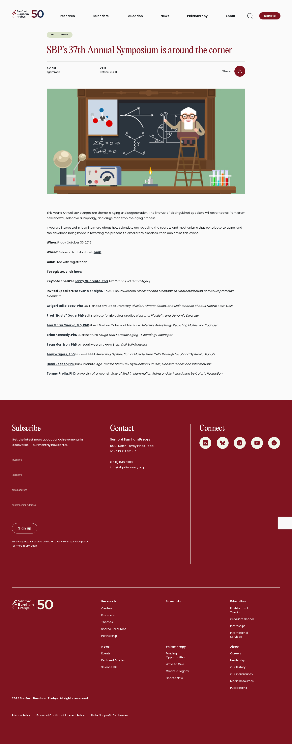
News (165, 16)
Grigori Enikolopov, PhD (65, 306)
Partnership (109, 636)
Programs (108, 615)
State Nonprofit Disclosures (109, 715)
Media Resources (242, 681)
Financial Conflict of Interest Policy (61, 715)
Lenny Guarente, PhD (91, 281)
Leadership (237, 660)
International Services (239, 635)
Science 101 (109, 667)
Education (135, 16)
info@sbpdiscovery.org (127, 467)
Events (105, 653)
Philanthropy (197, 16)
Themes (107, 622)
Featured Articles (113, 660)
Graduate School (242, 619)
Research (67, 16)
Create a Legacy (177, 671)
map (97, 252)
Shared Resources (113, 629)
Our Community (241, 674)
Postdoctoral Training (239, 610)
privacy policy (80, 541)
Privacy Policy (21, 715)
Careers (235, 653)
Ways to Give (175, 664)
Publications (238, 688)
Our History (238, 667)
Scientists (101, 16)
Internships (237, 626)
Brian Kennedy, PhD (62, 335)
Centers (106, 608)
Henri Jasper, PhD (60, 364)
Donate (270, 16)
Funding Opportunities (175, 655)
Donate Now (174, 678)
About (230, 16)
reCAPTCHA (53, 541)
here (77, 272)
